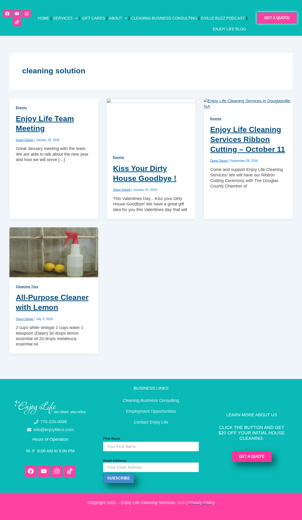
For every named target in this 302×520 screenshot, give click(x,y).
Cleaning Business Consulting (164, 18)
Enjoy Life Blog (229, 29)
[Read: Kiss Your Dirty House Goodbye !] (151, 123)
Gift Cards (93, 18)
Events (21, 107)
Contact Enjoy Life (151, 422)
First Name (111, 438)
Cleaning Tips (27, 286)
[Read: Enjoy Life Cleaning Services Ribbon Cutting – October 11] (248, 103)
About (115, 18)
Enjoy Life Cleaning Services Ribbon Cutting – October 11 (247, 139)
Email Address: (115, 460)
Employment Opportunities (151, 411)
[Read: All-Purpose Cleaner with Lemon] (53, 252)
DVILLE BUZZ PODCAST (223, 18)
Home (43, 18)
